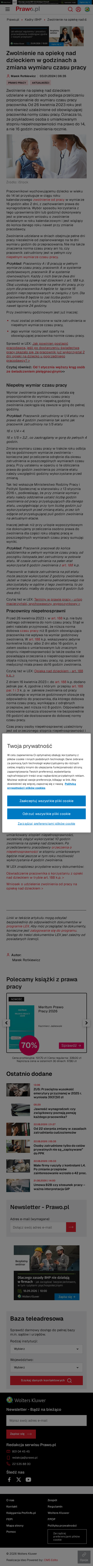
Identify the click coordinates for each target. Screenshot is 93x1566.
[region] (46, 783)
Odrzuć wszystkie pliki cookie (47, 814)
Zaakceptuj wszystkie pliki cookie (47, 801)
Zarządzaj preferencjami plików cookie (46, 823)
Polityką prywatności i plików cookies (41, 786)
